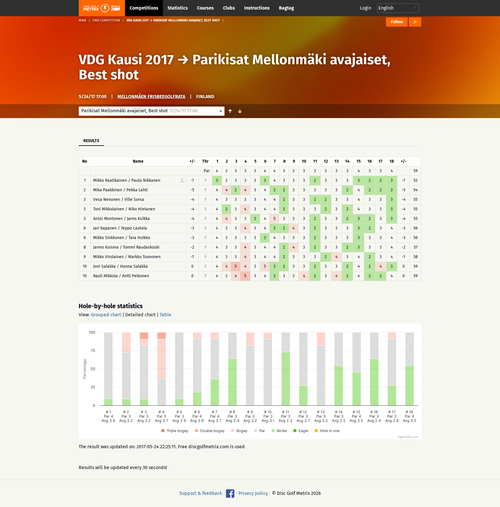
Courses (205, 8)
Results (91, 140)
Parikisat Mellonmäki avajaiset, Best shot (235, 67)
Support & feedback (200, 493)
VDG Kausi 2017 (126, 59)
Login (365, 8)
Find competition (106, 20)
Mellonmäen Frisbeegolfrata (151, 96)
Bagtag (286, 8)
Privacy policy (253, 493)
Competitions (144, 8)
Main (82, 20)
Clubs (229, 8)
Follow (397, 21)
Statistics (178, 8)
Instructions (257, 8)
